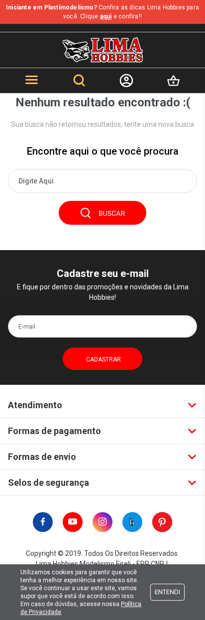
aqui (106, 16)
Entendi (167, 592)
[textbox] (102, 181)
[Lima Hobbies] (103, 50)
